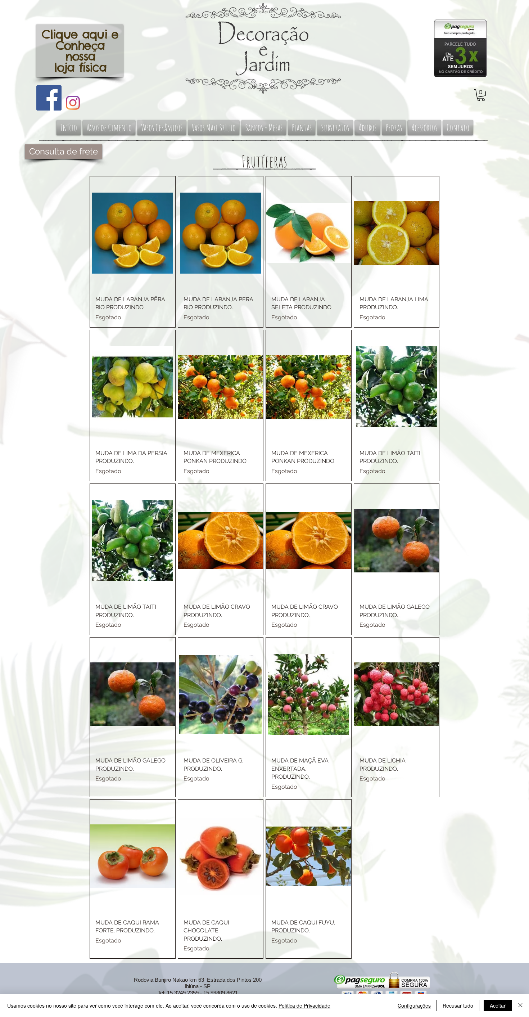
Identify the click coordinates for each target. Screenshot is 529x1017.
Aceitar (498, 1005)
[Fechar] (520, 1005)
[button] (481, 95)
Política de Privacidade (304, 1005)
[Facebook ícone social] (49, 98)
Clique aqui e (80, 34)
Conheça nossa (80, 51)
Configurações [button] (414, 1005)
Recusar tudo (458, 1005)
